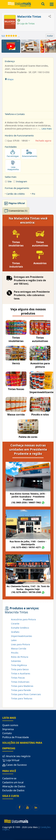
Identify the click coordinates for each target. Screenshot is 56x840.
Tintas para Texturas (21, 698)
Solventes (16, 661)
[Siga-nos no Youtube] (28, 807)
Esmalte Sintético (20, 627)
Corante (15, 623)
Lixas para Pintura (20, 644)
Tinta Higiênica (19, 665)
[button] (17, 140)
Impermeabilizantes (21, 636)
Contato (7, 733)
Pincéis (14, 652)
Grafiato (15, 631)
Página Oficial (16, 203)
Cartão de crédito (15, 193)
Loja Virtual (12, 760)
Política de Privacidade (15, 737)
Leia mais (47, 128)
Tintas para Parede (21, 690)
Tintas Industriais (20, 681)
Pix (33, 193)
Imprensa (8, 729)
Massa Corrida (18, 648)
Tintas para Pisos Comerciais (26, 694)
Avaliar (50, 36)
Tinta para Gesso (20, 669)
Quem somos (10, 725)
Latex (13, 640)
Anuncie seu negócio (17, 756)
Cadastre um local (12, 782)
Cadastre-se (9, 778)
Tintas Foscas (18, 677)
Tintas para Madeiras (22, 686)
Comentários (17, 210)
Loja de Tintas (27, 23)
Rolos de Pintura (19, 656)
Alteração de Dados (13, 786)
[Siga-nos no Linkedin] (35, 807)
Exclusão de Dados (13, 790)
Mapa (10, 79)
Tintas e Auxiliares (20, 673)
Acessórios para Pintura (23, 619)
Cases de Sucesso (16, 764)
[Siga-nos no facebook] (19, 807)
